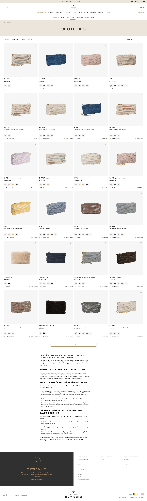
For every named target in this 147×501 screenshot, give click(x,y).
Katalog (102, 459)
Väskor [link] (72, 17)
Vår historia (126, 459)
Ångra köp (80, 464)
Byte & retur (80, 462)
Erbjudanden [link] (41, 12)
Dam (4, 22)
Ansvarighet (126, 467)
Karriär (125, 464)
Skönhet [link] (93, 12)
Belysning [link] (59, 12)
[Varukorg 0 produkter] (143, 7)
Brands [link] (100, 12)
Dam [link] (75, 12)
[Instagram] (6, 495)
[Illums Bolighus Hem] (73, 7)
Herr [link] (80, 12)
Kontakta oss (81, 472)
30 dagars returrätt (73, 1)
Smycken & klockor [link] (89, 17)
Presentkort (103, 462)
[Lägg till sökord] (4, 7)
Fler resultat (73, 344)
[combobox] (12, 7)
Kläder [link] (62, 17)
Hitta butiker (134, 1)
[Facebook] (4, 495)
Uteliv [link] (108, 12)
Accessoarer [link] (80, 17)
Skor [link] (68, 17)
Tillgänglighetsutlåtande (83, 479)
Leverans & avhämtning (83, 459)
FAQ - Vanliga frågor (82, 467)
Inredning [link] (68, 12)
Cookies (80, 476)
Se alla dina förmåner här (37, 479)
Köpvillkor (80, 474)
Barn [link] (86, 12)
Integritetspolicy (24, 495)
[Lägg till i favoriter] (35, 45)
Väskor (9, 22)
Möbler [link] (51, 12)
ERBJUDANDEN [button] (137, 39)
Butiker (125, 462)
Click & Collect (81, 469)
